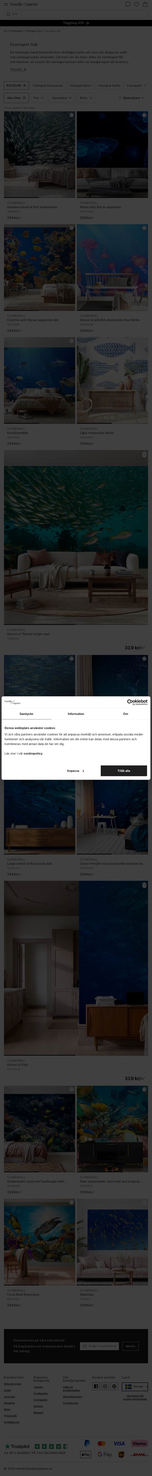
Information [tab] (76, 713)
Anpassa (73, 770)
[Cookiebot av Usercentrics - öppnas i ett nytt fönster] (130, 702)
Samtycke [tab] (26, 713)
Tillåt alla (124, 770)
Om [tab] (125, 713)
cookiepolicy (33, 753)
